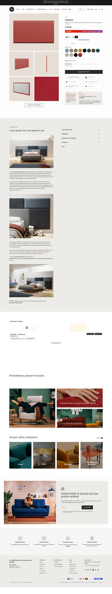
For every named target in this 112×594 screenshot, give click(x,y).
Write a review (98, 333)
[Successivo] (70, 3)
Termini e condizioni (58, 566)
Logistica (41, 568)
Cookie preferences (73, 573)
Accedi (70, 562)
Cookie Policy (72, 571)
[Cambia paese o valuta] (96, 9)
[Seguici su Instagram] (88, 570)
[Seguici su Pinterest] (90, 570)
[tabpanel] (56, 347)
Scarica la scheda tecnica (16, 302)
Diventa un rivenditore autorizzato (92, 565)
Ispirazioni (64, 9)
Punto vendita (42, 571)
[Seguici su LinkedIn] (98, 570)
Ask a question (90, 333)
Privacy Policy (72, 568)
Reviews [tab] (13, 334)
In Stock (50, 9)
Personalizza (56, 9)
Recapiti (101, 582)
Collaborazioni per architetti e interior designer (93, 562)
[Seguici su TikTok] (95, 570)
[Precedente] (41, 3)
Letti (23, 9)
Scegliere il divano (43, 573)
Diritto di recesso (73, 566)
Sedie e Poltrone (30, 9)
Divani (17, 9)
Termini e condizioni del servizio (78, 582)
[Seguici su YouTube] (93, 570)
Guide (69, 9)
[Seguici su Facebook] (85, 570)
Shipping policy (72, 564)
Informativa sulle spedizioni (92, 582)
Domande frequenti (58, 564)
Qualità (40, 562)
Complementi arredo (41, 9)
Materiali (41, 566)
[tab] (22, 334)
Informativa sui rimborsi (64, 582)
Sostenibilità (42, 564)
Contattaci (56, 562)
